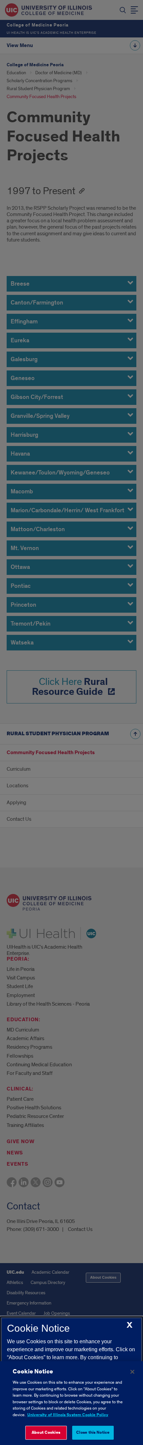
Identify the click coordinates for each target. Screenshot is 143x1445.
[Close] (132, 1371)
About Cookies (46, 1432)
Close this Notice (92, 1432)
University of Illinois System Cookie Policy (67, 1415)
